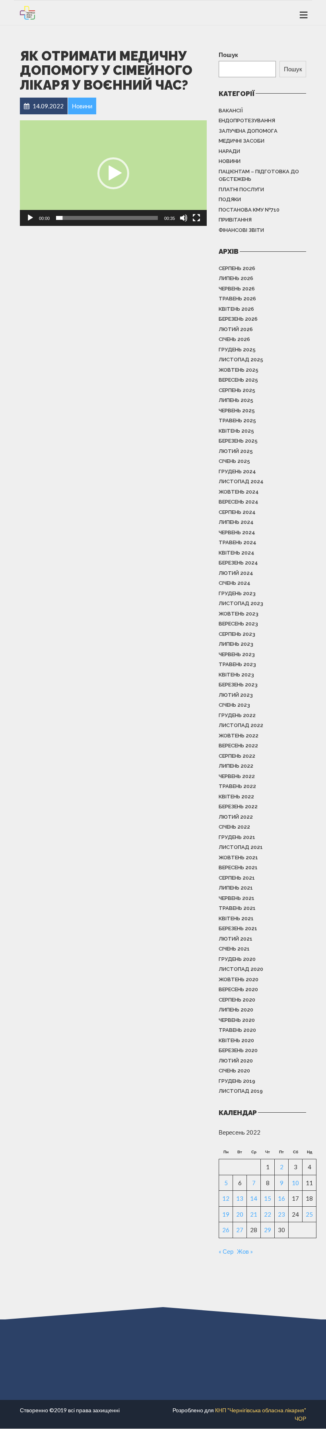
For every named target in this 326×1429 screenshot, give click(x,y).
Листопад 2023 (241, 603)
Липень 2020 (236, 1010)
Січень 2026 (234, 339)
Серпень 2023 (237, 634)
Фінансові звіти (241, 230)
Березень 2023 (238, 685)
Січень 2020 (234, 1071)
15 (267, 1198)
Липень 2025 (236, 400)
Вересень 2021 (238, 867)
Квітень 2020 (236, 1040)
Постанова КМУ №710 (249, 210)
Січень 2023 (234, 705)
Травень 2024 (237, 542)
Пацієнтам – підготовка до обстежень (259, 175)
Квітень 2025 (236, 431)
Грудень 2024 (237, 471)
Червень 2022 (237, 776)
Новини (230, 161)
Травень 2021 (237, 908)
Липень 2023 (236, 644)
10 (295, 1182)
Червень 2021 (236, 898)
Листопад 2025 (241, 360)
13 (239, 1198)
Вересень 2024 (238, 502)
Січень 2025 (234, 461)
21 (253, 1214)
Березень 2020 (238, 1050)
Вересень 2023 (238, 624)
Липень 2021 (236, 888)
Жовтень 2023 (238, 614)
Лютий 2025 (236, 451)
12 (225, 1198)
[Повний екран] (196, 218)
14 (253, 1198)
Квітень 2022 (236, 797)
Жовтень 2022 (238, 736)
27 (239, 1229)
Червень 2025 (237, 411)
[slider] (107, 218)
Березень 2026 (238, 319)
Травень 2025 (237, 420)
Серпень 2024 (237, 512)
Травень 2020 (237, 1030)
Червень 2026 (237, 289)
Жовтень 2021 (238, 858)
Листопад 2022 (241, 725)
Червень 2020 (237, 1020)
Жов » (245, 1251)
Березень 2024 (238, 563)
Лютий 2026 (236, 329)
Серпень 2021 (237, 878)
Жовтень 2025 (238, 370)
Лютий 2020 (236, 1061)
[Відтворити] (30, 218)
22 (267, 1214)
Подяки (230, 199)
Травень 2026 (237, 299)
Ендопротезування (247, 120)
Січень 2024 (234, 583)
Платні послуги (241, 189)
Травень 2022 (237, 786)
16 (281, 1198)
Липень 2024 (236, 522)
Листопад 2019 (241, 1091)
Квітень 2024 (236, 553)
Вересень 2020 (238, 989)
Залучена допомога (248, 131)
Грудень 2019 (237, 1081)
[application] (113, 172)
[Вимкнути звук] (184, 218)
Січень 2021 (234, 949)
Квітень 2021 (236, 918)
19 (225, 1214)
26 (225, 1229)
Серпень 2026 (237, 268)
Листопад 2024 (241, 481)
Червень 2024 (237, 532)
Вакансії (231, 111)
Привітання (235, 220)
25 (309, 1214)
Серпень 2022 (237, 756)
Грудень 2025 (237, 350)
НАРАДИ (229, 151)
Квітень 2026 (236, 309)
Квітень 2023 (236, 675)
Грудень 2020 (237, 959)
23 (281, 1214)
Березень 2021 (238, 928)
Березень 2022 (238, 807)
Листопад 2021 (241, 847)
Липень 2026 (236, 278)
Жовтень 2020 (238, 979)
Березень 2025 (238, 441)
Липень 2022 (236, 766)
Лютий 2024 (236, 573)
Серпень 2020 (237, 1000)
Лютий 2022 (236, 817)
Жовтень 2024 (239, 492)
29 (267, 1229)
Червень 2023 (237, 654)
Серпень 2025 (237, 390)
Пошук (228, 54)
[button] (113, 173)
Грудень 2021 (237, 837)
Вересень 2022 (238, 746)
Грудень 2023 (237, 593)
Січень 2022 (234, 827)
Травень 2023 (237, 664)
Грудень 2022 (237, 715)
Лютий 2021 (235, 939)
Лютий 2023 (236, 695)
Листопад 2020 (241, 969)
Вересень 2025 (238, 380)
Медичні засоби (241, 141)
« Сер (226, 1251)
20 (239, 1214)
